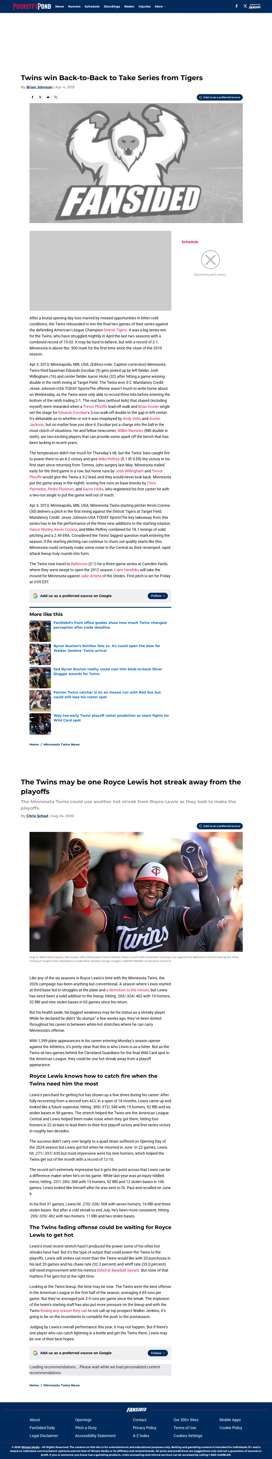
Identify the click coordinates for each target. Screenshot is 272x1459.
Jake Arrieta (91, 576)
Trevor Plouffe (95, 406)
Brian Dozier (148, 406)
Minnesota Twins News (61, 744)
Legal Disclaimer (44, 1435)
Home (34, 744)
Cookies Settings (188, 1435)
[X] (245, 6)
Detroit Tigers (115, 330)
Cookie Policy (231, 1427)
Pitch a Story (86, 1427)
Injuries (145, 6)
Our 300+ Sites (186, 1420)
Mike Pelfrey (109, 459)
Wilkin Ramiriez (130, 430)
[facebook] (237, 6)
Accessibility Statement (95, 1435)
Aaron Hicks (93, 489)
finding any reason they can (63, 1310)
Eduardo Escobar (72, 412)
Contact (139, 1420)
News (59, 6)
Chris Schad (37, 816)
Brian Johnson (39, 87)
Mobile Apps (230, 1420)
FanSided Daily (42, 1427)
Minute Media (30, 1447)
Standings (112, 6)
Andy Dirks (132, 418)
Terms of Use (185, 1427)
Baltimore (79, 564)
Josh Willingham (129, 471)
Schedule (92, 6)
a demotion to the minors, (128, 990)
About (35, 1420)
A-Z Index (141, 1435)
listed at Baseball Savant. (119, 1270)
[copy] (56, 97)
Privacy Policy (144, 1427)
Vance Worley (41, 529)
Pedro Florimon (61, 489)
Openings (83, 1420)
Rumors (74, 6)
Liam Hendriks (126, 570)
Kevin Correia (65, 529)
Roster (129, 6)
